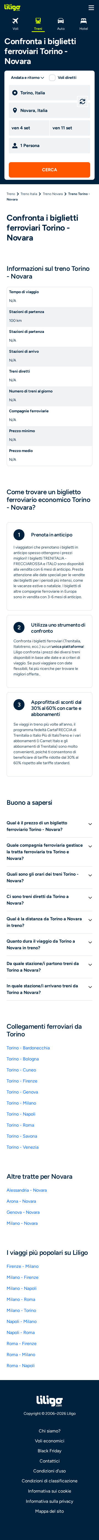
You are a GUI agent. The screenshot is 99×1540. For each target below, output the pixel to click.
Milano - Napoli (22, 1288)
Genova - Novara (23, 1212)
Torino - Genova (22, 1092)
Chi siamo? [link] (50, 1431)
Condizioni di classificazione (50, 1480)
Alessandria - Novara (27, 1190)
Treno (11, 194)
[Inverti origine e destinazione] (82, 101)
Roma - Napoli (21, 1365)
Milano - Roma (21, 1299)
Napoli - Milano (22, 1321)
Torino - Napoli (21, 1114)
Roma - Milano (21, 1354)
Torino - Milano (21, 1103)
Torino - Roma (20, 1125)
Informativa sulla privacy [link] (49, 1501)
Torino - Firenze (22, 1081)
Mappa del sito (49, 1511)
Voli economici (49, 1440)
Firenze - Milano (22, 1266)
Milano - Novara (22, 1223)
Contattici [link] (50, 1461)
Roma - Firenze (22, 1343)
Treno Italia (29, 194)
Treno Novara (53, 194)
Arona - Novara (21, 1201)
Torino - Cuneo (21, 1070)
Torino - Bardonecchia (28, 1047)
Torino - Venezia (22, 1147)
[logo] (12, 7)
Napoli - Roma (21, 1332)
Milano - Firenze (22, 1277)
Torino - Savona (22, 1136)
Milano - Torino (21, 1310)
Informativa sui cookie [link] (49, 1491)
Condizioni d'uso (49, 1471)
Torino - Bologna (23, 1059)
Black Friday (49, 1450)
